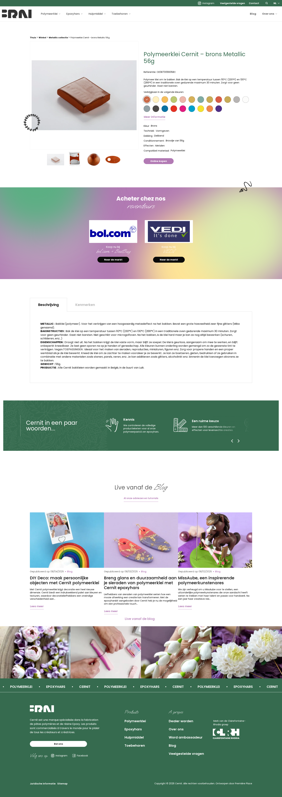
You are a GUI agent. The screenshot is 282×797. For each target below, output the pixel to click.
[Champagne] (156, 99)
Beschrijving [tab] (48, 304)
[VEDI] (169, 231)
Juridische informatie (43, 783)
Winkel (42, 37)
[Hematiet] (156, 108)
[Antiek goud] (209, 99)
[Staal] (147, 108)
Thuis (33, 37)
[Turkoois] (191, 108)
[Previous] (232, 440)
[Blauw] (165, 108)
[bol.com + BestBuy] (113, 231)
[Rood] (174, 108)
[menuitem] (232, 3)
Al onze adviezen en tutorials (141, 498)
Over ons (268, 14)
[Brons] (147, 99)
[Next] (238, 440)
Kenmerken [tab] (85, 304)
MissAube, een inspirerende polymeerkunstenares (206, 580)
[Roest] (209, 108)
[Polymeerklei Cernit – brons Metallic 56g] (84, 95)
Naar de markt (113, 259)
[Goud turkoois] (200, 99)
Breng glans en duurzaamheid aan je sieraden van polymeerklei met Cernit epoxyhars (140, 583)
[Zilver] (236, 99)
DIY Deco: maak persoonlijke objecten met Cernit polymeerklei (64, 580)
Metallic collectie (58, 37)
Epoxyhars (73, 14)
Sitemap (62, 783)
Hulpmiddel (95, 14)
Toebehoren (120, 14)
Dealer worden (181, 721)
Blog (253, 14)
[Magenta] (183, 108)
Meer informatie (154, 117)
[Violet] (218, 108)
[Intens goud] (191, 99)
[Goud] (165, 99)
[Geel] (200, 108)
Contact (254, 3)
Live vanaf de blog (140, 618)
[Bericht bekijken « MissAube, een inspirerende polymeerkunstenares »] (215, 540)
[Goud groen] (174, 99)
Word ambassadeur (186, 737)
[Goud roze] (183, 99)
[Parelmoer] (245, 99)
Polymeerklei (49, 14)
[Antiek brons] (227, 99)
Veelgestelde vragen (232, 3)
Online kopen (158, 161)
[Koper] (218, 99)
